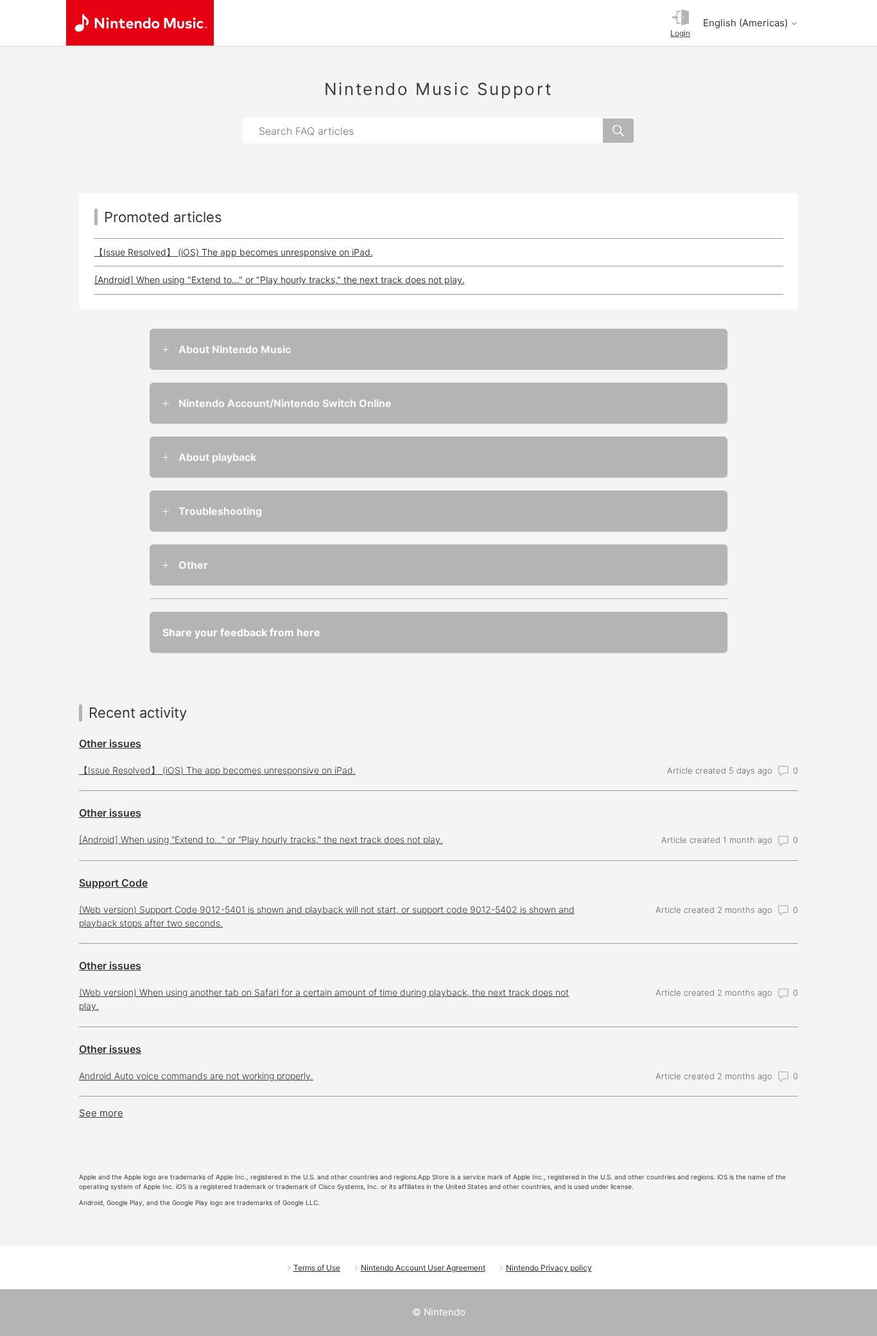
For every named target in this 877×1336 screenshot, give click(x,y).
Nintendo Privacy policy (549, 1267)
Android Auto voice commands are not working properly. (196, 1075)
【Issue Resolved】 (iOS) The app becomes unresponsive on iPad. (233, 252)
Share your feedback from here (241, 632)
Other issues (110, 743)
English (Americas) (746, 22)
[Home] (140, 23)
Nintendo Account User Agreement (423, 1267)
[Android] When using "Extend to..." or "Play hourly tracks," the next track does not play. (279, 279)
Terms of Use (316, 1267)
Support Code (113, 882)
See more (101, 1113)
